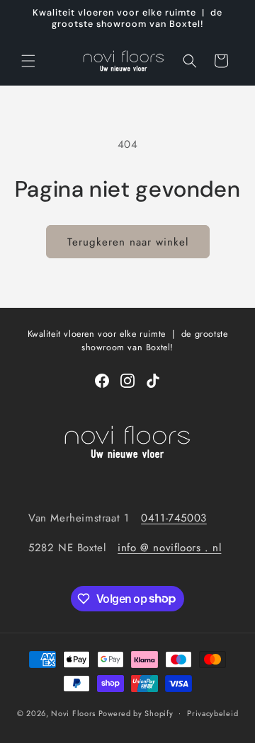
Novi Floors (73, 712)
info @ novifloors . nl (169, 547)
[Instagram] (127, 381)
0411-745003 (174, 518)
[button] (28, 60)
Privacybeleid (212, 713)
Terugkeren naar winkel (127, 242)
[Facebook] (102, 381)
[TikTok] (153, 381)
